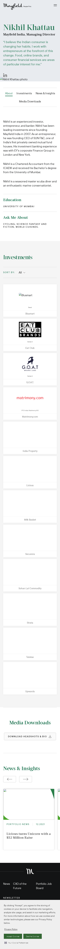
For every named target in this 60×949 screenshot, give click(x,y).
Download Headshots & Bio (27, 736)
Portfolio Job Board (44, 886)
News (6, 884)
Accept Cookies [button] (13, 936)
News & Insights (45, 93)
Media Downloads (30, 101)
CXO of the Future (20, 886)
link (5, 286)
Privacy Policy (10, 929)
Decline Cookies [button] (32, 936)
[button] (16, 942)
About (9, 93)
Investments (24, 93)
